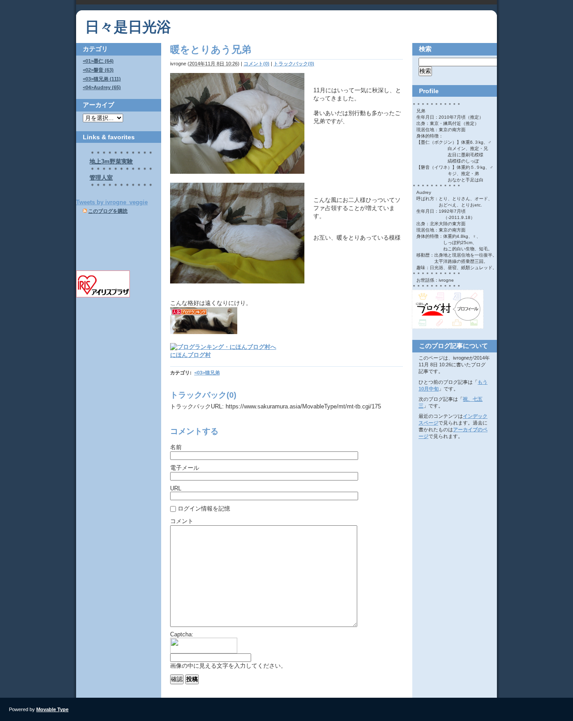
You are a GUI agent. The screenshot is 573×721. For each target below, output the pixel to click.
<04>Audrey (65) (102, 87)
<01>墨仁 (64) (98, 61)
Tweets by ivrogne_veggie (112, 202)
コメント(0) (256, 63)
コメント (181, 521)
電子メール (184, 467)
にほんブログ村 (190, 355)
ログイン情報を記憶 (204, 508)
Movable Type (52, 709)
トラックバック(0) (294, 63)
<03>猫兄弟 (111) (102, 79)
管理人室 (101, 177)
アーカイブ (98, 104)
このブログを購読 (108, 211)
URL (175, 488)
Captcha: (181, 634)
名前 (176, 447)
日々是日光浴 (128, 27)
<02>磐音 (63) (98, 70)
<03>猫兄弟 (207, 372)
